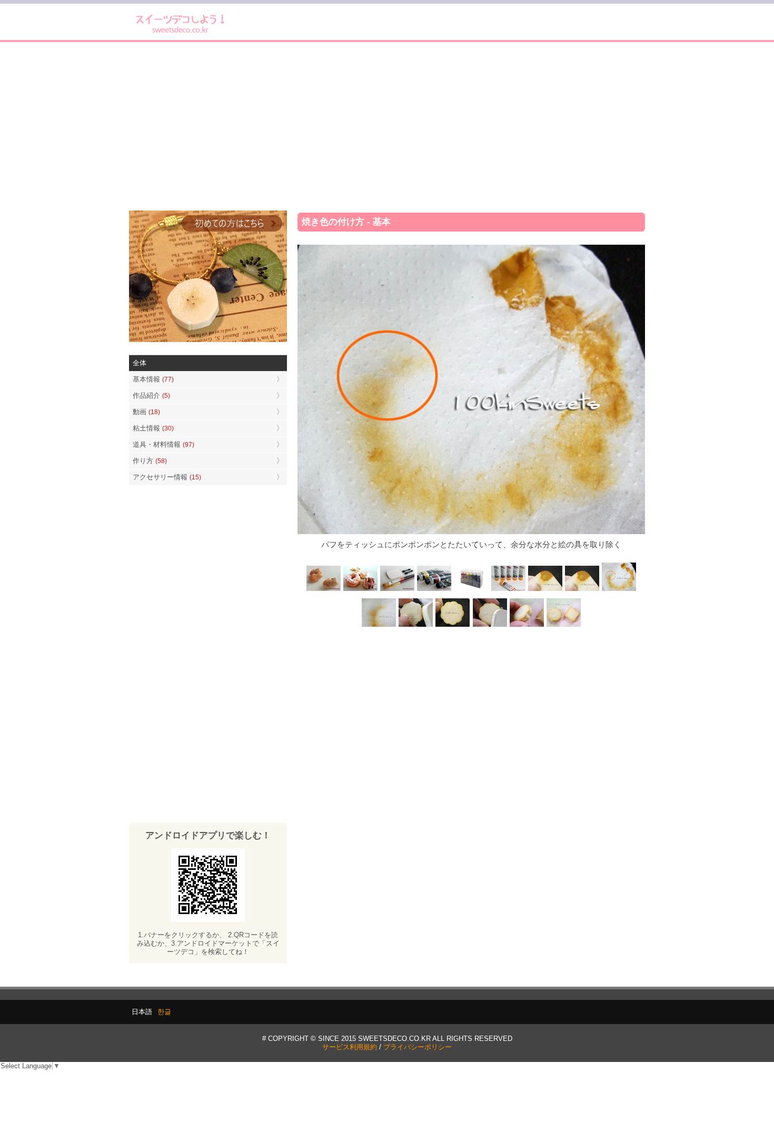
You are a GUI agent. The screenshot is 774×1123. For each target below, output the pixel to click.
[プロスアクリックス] (471, 590)
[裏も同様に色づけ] (452, 625)
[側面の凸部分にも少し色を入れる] (526, 625)
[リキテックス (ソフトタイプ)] (508, 590)
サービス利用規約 (349, 1047)
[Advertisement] (387, 126)
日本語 (142, 1012)
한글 (164, 1012)
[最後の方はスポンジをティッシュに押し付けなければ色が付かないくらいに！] (379, 625)
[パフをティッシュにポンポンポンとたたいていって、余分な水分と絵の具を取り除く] (618, 590)
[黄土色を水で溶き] (545, 590)
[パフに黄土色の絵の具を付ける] (581, 590)
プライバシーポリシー (417, 1047)
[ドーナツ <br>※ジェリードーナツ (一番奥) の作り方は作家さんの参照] (360, 590)
